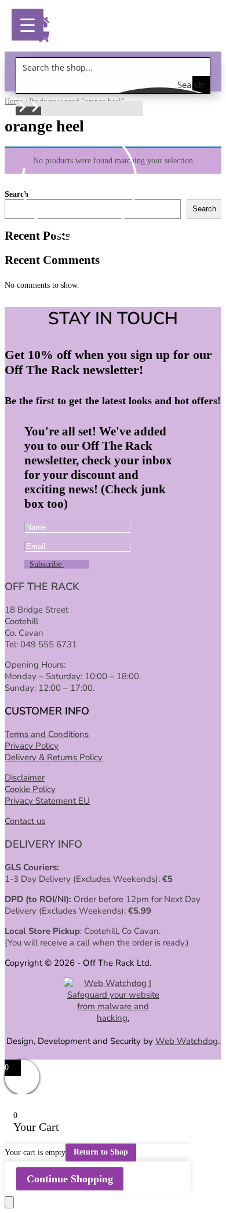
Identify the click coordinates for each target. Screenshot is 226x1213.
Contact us (25, 821)
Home (14, 101)
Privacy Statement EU (47, 801)
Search (204, 208)
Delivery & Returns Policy (54, 757)
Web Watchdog (186, 1041)
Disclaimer (25, 777)
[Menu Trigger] (27, 25)
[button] (22, 111)
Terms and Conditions (47, 734)
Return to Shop (101, 1152)
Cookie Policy (30, 789)
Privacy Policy (32, 746)
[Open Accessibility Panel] (9, 1202)
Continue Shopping (70, 1179)
